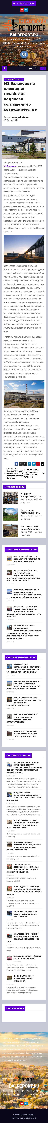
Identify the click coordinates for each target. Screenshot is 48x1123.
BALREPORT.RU (24, 34)
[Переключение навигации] (31, 68)
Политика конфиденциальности (24, 1118)
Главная (16, 1114)
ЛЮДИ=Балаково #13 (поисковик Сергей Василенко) (24, 978)
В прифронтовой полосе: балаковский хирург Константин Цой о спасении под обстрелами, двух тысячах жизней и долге (24, 767)
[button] (36, 68)
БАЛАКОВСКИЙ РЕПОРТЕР (13, 79)
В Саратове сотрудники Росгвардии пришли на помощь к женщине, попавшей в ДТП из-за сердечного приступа (24, 612)
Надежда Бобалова (20, 117)
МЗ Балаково (10, 166)
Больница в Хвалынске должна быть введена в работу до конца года (25, 733)
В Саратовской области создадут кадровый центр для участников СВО (27, 559)
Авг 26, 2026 (26, 499)
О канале (23, 1114)
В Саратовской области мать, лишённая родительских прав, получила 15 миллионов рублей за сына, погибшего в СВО (23, 576)
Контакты (31, 1114)
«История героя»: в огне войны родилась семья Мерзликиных (25, 914)
